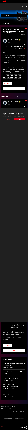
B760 (12, 75)
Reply (14, 89)
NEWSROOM (13, 407)
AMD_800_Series (6, 373)
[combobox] (14, 15)
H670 (16, 75)
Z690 (16, 77)
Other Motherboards (7, 380)
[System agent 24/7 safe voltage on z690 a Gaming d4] (23, 96)
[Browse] (2, 6)
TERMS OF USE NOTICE (10, 416)
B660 (8, 75)
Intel (4, 77)
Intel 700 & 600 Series (6, 23)
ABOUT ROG (4, 407)
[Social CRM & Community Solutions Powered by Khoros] (23, 427)
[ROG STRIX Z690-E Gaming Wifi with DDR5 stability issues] (25, 96)
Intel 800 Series (6, 367)
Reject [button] (8, 119)
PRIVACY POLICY (18, 416)
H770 (20, 75)
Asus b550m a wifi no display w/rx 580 (10, 378)
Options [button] (26, 23)
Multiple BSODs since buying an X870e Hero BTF (12, 371)
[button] (4, 83)
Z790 (20, 77)
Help (22, 6)
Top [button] (2, 426)
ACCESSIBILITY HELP (6, 408)
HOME (8, 407)
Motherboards (10, 77)
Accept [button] (19, 119)
